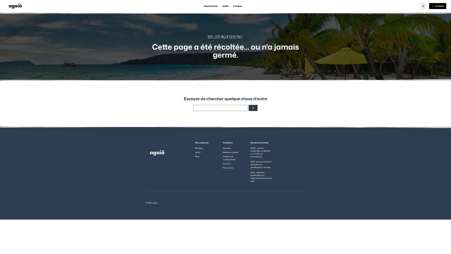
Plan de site (228, 168)
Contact (226, 163)
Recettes (199, 148)
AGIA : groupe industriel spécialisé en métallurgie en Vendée (260, 164)
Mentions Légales (230, 152)
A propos (237, 6)
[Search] (253, 108)
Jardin (225, 6)
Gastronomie (211, 6)
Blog (197, 156)
